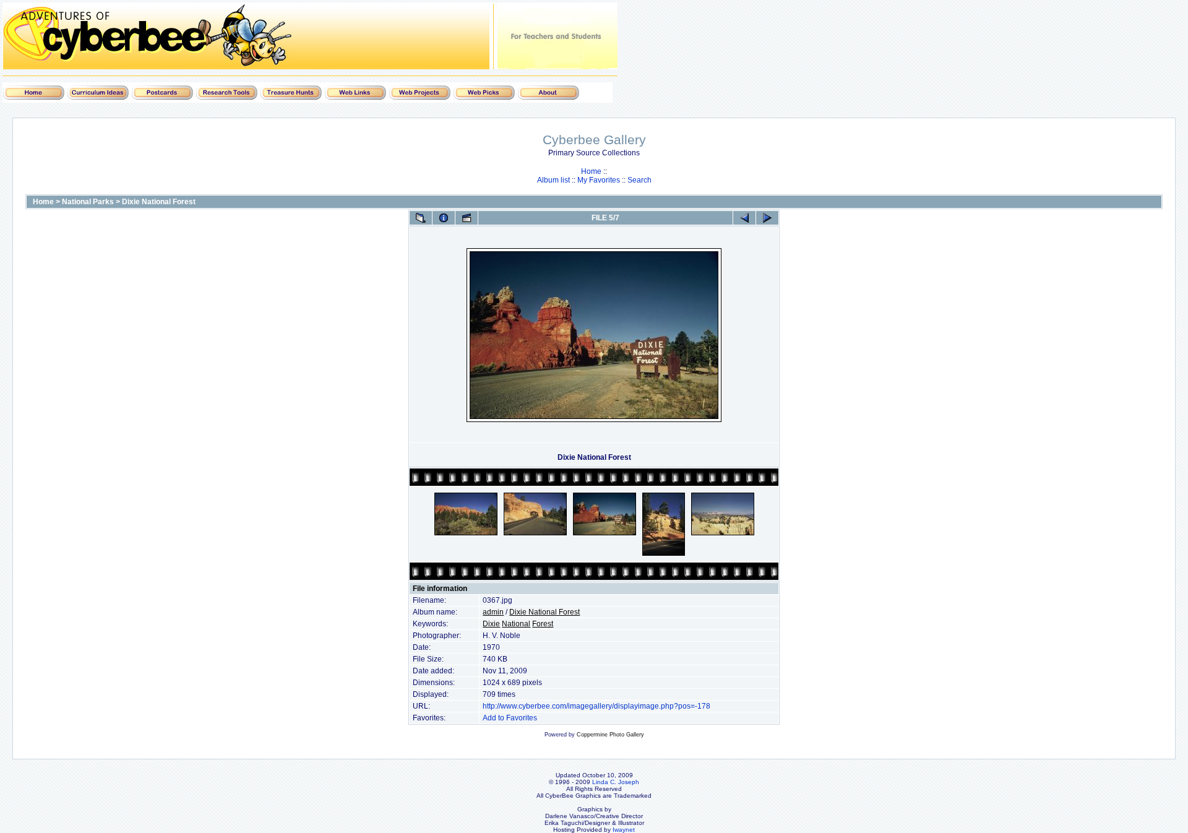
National (516, 623)
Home (591, 171)
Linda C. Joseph (615, 782)
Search (639, 180)
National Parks (88, 201)
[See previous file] (744, 218)
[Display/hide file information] (444, 218)
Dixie (491, 623)
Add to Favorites (510, 718)
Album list (553, 180)
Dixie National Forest (159, 201)
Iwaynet (624, 829)
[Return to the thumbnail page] (421, 218)
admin (493, 612)
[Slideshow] (466, 218)
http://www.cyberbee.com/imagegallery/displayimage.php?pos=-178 (596, 706)
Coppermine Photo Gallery (610, 735)
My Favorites (598, 180)
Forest (542, 623)
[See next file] (767, 218)
